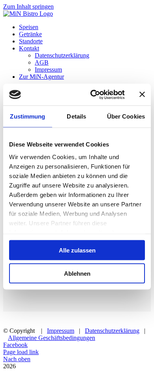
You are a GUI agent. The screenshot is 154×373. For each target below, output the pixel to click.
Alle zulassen (77, 250)
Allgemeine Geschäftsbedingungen (51, 337)
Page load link (21, 352)
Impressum (60, 330)
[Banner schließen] (142, 94)
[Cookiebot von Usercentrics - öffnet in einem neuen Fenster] (93, 94)
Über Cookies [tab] (126, 116)
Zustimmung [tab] (27, 116)
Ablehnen (77, 273)
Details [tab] (76, 116)
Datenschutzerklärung (112, 330)
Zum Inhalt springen (28, 6)
